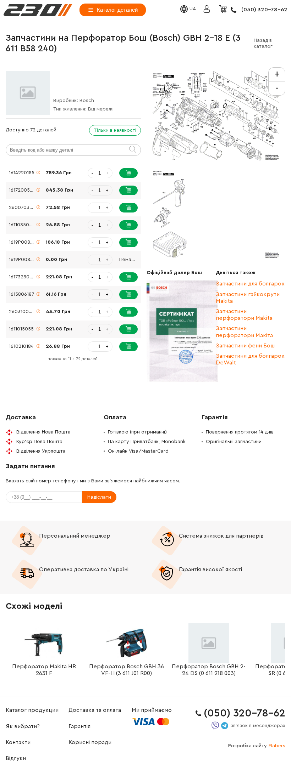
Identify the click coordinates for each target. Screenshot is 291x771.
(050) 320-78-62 (264, 9)
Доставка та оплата (94, 710)
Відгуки (16, 758)
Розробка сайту (256, 745)
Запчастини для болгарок (250, 284)
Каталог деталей (117, 10)
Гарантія (79, 726)
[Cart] (224, 9)
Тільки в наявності (115, 130)
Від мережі (101, 109)
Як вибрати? (23, 726)
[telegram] (224, 725)
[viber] (215, 725)
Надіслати (99, 497)
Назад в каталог (263, 43)
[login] (38, 10)
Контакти (18, 742)
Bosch (86, 100)
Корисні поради (89, 742)
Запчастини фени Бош (245, 345)
